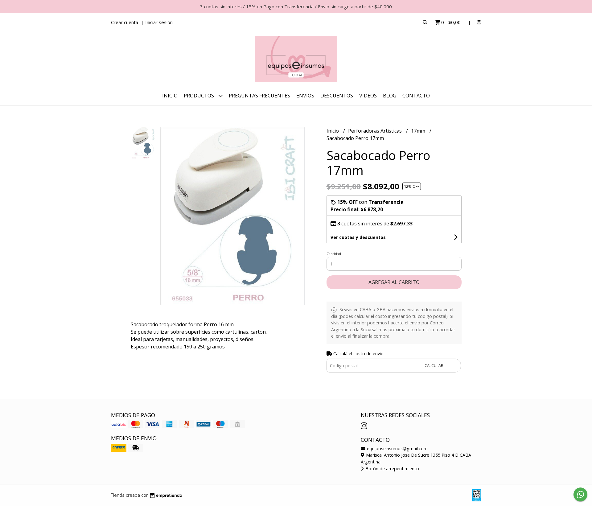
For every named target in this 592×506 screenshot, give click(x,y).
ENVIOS (305, 95)
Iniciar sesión (159, 22)
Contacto (416, 95)
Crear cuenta (124, 22)
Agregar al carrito (394, 282)
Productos (199, 95)
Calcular (434, 365)
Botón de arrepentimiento (391, 468)
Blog (389, 95)
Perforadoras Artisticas (375, 130)
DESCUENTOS (336, 95)
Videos (368, 95)
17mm (418, 130)
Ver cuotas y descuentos (358, 237)
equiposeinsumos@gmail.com (397, 448)
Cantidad (334, 253)
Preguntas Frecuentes (259, 95)
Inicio (170, 95)
